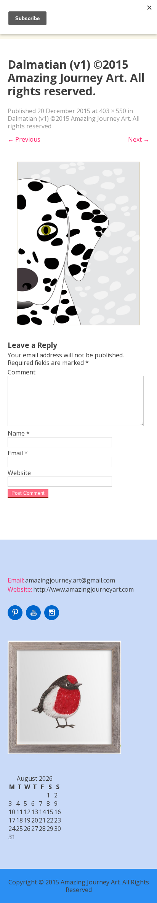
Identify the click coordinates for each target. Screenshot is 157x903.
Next (138, 139)
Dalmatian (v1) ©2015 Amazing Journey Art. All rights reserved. (73, 122)
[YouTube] (34, 618)
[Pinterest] (16, 618)
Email (18, 453)
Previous (24, 139)
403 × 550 (112, 111)
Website (19, 473)
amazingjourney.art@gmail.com (70, 580)
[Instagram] (52, 618)
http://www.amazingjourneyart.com (83, 589)
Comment (21, 372)
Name (19, 433)
